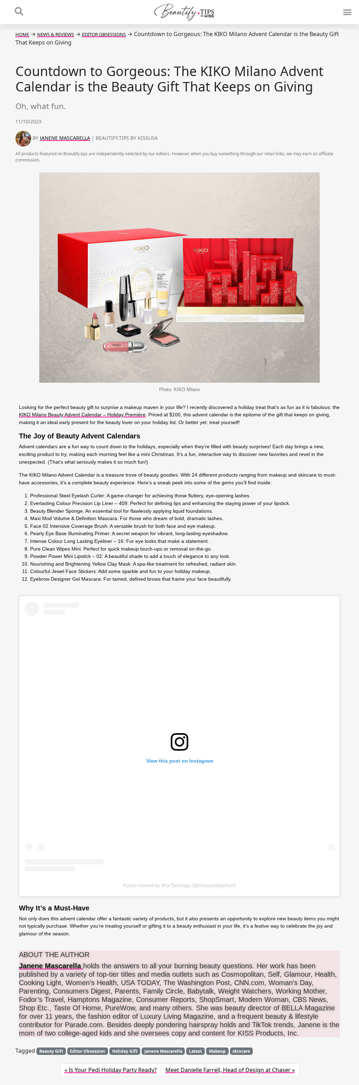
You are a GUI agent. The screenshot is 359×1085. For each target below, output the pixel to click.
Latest (195, 1051)
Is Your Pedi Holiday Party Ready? (113, 1070)
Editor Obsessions (104, 34)
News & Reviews (55, 34)
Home (22, 34)
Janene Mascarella (65, 138)
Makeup (217, 1051)
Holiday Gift (124, 1051)
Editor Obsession (87, 1051)
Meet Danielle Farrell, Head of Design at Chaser (228, 1070)
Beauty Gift (51, 1051)
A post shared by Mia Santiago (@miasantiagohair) (179, 885)
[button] (347, 12)
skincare (241, 1051)
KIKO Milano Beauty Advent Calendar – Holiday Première (82, 414)
